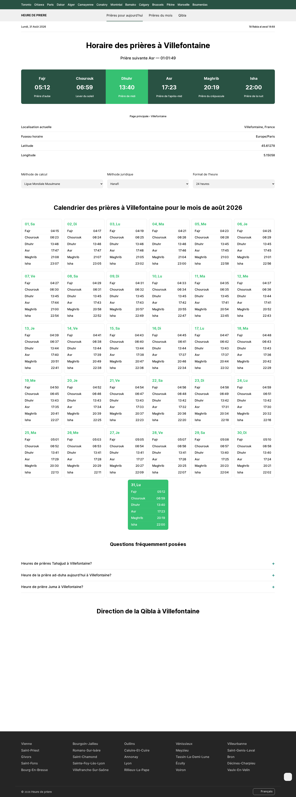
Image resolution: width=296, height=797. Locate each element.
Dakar (61, 4)
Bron (231, 757)
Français (267, 791)
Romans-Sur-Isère (86, 750)
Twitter (143, 717)
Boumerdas (200, 4)
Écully (180, 763)
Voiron (181, 770)
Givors (26, 757)
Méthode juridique (120, 174)
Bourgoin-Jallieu (85, 744)
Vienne (26, 744)
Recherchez (273, 15)
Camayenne (85, 4)
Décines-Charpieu (241, 763)
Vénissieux (184, 744)
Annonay (131, 757)
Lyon (128, 763)
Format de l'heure (205, 174)
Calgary (144, 4)
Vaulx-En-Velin (238, 770)
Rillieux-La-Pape (136, 770)
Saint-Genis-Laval (241, 750)
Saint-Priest (30, 750)
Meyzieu (182, 750)
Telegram (153, 717)
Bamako (130, 4)
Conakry (102, 4)
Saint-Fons (29, 763)
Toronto (26, 4)
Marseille (183, 4)
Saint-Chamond (85, 757)
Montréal (116, 4)
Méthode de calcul (34, 174)
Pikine (171, 4)
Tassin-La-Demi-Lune (192, 757)
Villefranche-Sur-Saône (91, 770)
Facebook (134, 717)
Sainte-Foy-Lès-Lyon (89, 763)
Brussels (158, 4)
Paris (50, 4)
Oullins (129, 744)
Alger (71, 4)
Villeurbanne (237, 744)
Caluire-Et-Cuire (136, 750)
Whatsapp (162, 717)
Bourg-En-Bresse (34, 770)
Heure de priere (34, 15)
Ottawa (39, 4)
